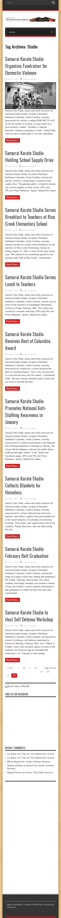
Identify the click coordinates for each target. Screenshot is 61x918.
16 (48, 671)
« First (10, 668)
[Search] (53, 2)
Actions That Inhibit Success (39, 772)
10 (24, 668)
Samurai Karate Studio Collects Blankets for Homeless (24, 485)
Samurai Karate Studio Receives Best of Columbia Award (27, 341)
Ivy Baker (12, 754)
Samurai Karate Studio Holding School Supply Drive (29, 156)
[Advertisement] (30, 834)
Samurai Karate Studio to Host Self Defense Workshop (29, 616)
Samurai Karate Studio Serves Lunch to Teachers (30, 280)
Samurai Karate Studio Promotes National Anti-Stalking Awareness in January (25, 411)
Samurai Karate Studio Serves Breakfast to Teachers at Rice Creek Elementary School (30, 216)
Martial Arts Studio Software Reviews (32, 761)
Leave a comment (30, 79)
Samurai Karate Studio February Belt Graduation (26, 552)
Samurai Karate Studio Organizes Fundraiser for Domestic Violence (26, 65)
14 (35, 668)
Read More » (12, 140)
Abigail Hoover (14, 772)
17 (8, 675)
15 (41, 671)
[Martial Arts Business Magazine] (30, 19)
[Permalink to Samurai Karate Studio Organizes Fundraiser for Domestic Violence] (30, 108)
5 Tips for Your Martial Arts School (37, 754)
